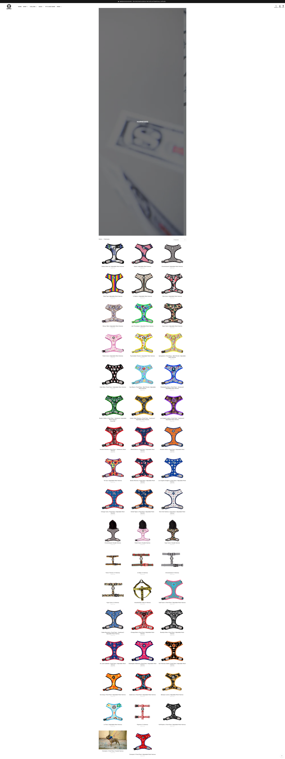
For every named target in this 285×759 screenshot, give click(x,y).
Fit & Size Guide (50, 6)
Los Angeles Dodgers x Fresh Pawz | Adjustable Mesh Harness (172, 481)
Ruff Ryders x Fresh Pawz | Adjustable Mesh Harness (172, 724)
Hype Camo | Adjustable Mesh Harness (172, 326)
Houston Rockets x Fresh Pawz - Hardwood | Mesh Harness (113, 450)
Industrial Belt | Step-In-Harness (142, 602)
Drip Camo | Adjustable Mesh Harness (172, 296)
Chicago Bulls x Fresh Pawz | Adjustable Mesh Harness (142, 633)
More (58, 6)
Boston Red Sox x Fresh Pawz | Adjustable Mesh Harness (142, 481)
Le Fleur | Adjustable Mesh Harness (113, 724)
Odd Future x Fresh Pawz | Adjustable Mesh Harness (172, 602)
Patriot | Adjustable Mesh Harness (142, 266)
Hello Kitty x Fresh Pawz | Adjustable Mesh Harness (113, 387)
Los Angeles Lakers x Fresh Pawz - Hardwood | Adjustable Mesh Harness (172, 419)
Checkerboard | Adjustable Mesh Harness (172, 266)
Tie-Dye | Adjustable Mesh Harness (113, 480)
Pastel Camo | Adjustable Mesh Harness (113, 356)
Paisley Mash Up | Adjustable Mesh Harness (113, 266)
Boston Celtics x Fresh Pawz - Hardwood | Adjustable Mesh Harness (112, 419)
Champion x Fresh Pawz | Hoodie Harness (112, 751)
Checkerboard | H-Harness (172, 572)
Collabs (32, 6)
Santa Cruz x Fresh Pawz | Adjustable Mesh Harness (142, 694)
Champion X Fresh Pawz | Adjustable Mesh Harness (142, 754)
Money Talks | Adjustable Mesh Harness (113, 326)
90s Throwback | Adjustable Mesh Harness (142, 326)
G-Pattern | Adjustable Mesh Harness (142, 296)
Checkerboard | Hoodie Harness (113, 543)
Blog (40, 6)
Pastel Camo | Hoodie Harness (142, 543)
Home (20, 6)
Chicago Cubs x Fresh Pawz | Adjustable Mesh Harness (113, 512)
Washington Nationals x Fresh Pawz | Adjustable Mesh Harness (142, 664)
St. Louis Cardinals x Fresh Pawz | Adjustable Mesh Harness (113, 664)
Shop (24, 6)
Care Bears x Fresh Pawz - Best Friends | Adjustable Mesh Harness (142, 387)
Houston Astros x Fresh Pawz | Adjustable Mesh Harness (172, 450)
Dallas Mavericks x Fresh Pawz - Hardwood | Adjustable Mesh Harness (113, 633)
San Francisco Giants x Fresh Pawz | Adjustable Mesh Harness (172, 664)
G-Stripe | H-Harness (142, 572)
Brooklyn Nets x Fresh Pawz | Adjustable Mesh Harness (172, 633)
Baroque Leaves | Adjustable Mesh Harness (172, 694)
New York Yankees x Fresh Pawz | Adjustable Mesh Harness (172, 512)
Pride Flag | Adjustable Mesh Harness (112, 296)
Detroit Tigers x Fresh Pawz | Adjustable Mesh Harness (142, 512)
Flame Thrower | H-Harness (113, 572)
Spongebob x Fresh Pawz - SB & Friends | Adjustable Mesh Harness (172, 356)
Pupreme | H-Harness (142, 724)
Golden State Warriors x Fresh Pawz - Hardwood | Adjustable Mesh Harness (142, 419)
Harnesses (106, 239)
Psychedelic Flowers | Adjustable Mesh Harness (142, 356)
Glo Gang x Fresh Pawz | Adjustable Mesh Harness (113, 694)
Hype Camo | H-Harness (113, 602)
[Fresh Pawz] (9, 6)
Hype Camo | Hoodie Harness (172, 543)
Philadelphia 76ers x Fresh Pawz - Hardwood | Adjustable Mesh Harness (172, 387)
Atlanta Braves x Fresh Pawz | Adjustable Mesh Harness (142, 450)
